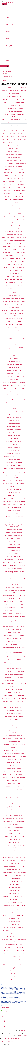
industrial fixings (14, 584)
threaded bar (6, 896)
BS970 (14, 246)
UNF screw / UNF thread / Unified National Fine (14, 940)
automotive (14, 205)
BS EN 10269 (6, 246)
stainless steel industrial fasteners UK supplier (14, 846)
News (7, 38)
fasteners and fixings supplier (14, 462)
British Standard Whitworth (14, 243)
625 (12, 131)
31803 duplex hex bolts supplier (14, 108)
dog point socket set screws (14, 350)
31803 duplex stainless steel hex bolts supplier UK (14, 115)
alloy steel (21, 172)
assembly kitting (7, 187)
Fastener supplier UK (14, 447)
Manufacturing (10, 24)
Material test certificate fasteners (14, 644)
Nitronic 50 (8, 677)
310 (24, 99)
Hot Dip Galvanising (14, 553)
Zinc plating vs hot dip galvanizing (14, 976)
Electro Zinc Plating (8, 385)
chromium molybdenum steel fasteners (14, 279)
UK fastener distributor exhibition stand (14, 915)
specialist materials (8, 821)
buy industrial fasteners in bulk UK (14, 255)
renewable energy (7, 774)
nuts (3, 683)
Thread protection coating (14, 893)
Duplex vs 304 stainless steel (14, 370)
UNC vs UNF (14, 933)
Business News (7, 252)
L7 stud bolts (8, 610)
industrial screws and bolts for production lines (14, 591)
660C (3, 134)
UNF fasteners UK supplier (14, 936)
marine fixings (21, 626)
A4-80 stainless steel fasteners (14, 145)
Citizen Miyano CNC (9, 282)
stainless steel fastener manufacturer (14, 836)
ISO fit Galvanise (8, 601)
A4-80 (23, 143)
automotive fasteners (8, 211)
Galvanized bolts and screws (14, 489)
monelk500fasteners (8, 660)
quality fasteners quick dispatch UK (14, 750)
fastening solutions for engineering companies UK (14, 476)
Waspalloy (23, 965)
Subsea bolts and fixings (14, 869)
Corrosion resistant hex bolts (14, 318)
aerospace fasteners (14, 148)
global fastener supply (14, 495)
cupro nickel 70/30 (7, 339)
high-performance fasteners (14, 532)
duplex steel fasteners (14, 367)
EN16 (18, 385)
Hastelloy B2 (21, 498)
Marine (23, 623)
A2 (4, 143)
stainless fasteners (14, 824)
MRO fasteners (21, 660)
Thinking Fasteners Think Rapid (14, 887)
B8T (23, 217)
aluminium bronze (19, 175)
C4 (15, 261)
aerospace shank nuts (14, 157)
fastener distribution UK (14, 406)
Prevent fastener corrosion (14, 741)
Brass (4, 240)
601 (23, 128)
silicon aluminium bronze (14, 792)
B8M (14, 217)
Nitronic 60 (20, 677)
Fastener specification (14, 435)
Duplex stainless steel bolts (14, 361)
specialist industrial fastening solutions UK (14, 818)
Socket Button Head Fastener (14, 798)
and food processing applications (14, 178)
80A (18, 137)
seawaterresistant (20, 786)
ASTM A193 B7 (7, 190)
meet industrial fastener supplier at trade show (14, 648)
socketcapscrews (14, 801)
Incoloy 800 (21, 562)
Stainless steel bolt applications (14, 827)
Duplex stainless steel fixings (14, 364)
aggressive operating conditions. (14, 166)
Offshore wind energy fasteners (14, 689)
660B (23, 131)
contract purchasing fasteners (11, 301)
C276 (3, 261)
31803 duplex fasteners (14, 105)
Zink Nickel (14, 979)
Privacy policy (23, 1035)
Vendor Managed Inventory (14, 956)
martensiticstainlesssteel (14, 638)
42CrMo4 (18, 122)
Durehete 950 (14, 379)
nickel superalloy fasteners (14, 668)
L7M (22, 610)
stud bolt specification (9, 860)
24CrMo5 (4, 90)
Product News (6, 744)
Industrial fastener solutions (14, 568)
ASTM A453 (7, 196)
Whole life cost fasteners (9, 971)
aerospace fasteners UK (14, 151)
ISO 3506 (22, 595)
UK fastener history (14, 918)
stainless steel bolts (14, 830)
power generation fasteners (14, 710)
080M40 (8, 87)
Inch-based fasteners (9, 562)
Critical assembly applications (14, 336)
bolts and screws (21, 237)
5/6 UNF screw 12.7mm (10, 128)
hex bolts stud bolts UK (9, 504)
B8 (24, 214)
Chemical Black (21, 267)
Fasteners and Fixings (14, 459)
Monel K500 (22, 657)
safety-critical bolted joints (14, 780)
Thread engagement (14, 890)
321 (3, 119)
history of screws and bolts (14, 550)
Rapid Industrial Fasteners (14, 762)
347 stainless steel (16, 119)
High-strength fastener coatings (14, 535)
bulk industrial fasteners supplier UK (14, 249)
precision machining (14, 725)
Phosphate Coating (8, 701)
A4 (16, 143)
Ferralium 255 (7, 480)
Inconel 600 (13, 565)
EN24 (5, 388)
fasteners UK (21, 473)
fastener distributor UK (14, 409)
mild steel (5, 657)
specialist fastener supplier (14, 809)
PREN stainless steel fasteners (14, 735)
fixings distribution (20, 480)
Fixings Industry (7, 483)
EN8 (23, 388)
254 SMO (23, 90)
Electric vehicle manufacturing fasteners (14, 382)
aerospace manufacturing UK (14, 154)
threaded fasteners (20, 896)
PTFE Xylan (14, 747)
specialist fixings (14, 812)
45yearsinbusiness (14, 125)
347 (8, 119)
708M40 (23, 134)
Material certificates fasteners (14, 641)
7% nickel (16, 134)
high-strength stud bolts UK (14, 538)
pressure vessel (7, 738)
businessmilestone (20, 252)
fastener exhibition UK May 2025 (14, 412)
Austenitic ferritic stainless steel (14, 199)
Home (7, 10)
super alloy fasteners (20, 872)
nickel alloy (7, 665)
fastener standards (14, 438)
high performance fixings (14, 507)
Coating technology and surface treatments (14, 291)
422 (12, 122)
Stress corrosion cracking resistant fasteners (14, 853)
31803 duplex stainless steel (14, 111)
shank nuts (7, 789)
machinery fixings (8, 613)
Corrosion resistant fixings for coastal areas (14, 314)
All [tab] (3, 87)
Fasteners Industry (8, 473)
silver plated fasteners (14, 795)
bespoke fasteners (14, 223)
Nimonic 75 (21, 671)
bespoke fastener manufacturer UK (14, 220)
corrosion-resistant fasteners (14, 324)
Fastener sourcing (14, 432)
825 (3, 140)
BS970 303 (22, 246)
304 (18, 99)
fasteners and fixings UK (14, 465)
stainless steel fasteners (14, 839)
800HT (12, 137)
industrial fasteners (14, 576)
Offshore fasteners (14, 686)
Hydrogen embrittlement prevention (14, 559)
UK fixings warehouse (14, 921)
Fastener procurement (14, 423)
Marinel (22, 635)
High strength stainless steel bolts (14, 516)
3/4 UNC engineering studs (14, 96)
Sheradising (20, 789)
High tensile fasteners (14, 522)
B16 (4, 214)
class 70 (7, 285)
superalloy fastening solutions (14, 881)
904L (19, 140)
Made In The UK (20, 613)
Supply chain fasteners (14, 884)
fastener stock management (14, 441)
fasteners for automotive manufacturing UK (14, 469)
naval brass (20, 663)
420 (8, 122)
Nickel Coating (20, 665)
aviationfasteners (21, 211)
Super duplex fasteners (14, 878)
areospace (21, 184)
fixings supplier (20, 483)
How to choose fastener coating (14, 556)
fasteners (21, 456)
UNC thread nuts (20, 930)
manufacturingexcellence (10, 623)
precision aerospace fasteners (14, 713)
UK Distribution (14, 912)
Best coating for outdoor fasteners (14, 231)
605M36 (5, 131)
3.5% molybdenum (14, 93)
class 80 (20, 285)
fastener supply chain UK (14, 453)
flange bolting (14, 486)
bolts (12, 237)
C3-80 (10, 261)
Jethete (22, 601)
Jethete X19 (7, 604)
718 (3, 137)
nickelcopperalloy (8, 671)
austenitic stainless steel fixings (14, 202)
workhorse (22, 971)
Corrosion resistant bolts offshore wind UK (14, 310)
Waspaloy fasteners (14, 968)
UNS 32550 (20, 947)
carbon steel (22, 261)
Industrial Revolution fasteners (14, 587)
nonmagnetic (21, 680)
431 (25, 122)
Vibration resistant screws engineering (14, 959)
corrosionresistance (14, 330)
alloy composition (8, 172)
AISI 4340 (20, 169)
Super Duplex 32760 (19, 875)
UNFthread (7, 947)
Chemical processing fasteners (14, 270)
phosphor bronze (20, 701)
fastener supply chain (14, 450)
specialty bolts (21, 821)
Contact (8, 53)
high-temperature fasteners (14, 541)
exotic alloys (20, 394)
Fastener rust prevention (14, 429)
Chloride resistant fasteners (14, 276)
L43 (22, 607)
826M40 (9, 140)
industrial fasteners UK (14, 581)
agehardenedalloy (21, 163)
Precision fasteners (14, 719)
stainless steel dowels (14, 833)
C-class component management (11, 258)
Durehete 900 (20, 376)
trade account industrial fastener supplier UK (14, 906)
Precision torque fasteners (14, 728)
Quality (8, 60)
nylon (17, 683)
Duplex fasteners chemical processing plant (14, 354)
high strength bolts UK (14, 513)
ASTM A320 (7, 193)
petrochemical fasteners (19, 698)
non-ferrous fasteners (9, 680)
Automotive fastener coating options (14, 208)
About (7, 17)
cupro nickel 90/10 (20, 339)
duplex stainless (14, 358)
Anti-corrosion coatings (9, 181)
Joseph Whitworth (10, 607)
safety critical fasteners (18, 777)
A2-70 (10, 143)
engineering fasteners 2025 (14, 391)
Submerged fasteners (9, 866)
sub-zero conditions (14, 863)
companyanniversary (14, 295)
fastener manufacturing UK (14, 417)
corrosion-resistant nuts (14, 327)
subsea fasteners (7, 872)
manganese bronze (14, 621)
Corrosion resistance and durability (14, 304)
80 (7, 137)
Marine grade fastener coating (14, 629)
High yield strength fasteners (14, 529)
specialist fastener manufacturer (14, 804)
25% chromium (14, 90)
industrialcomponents (9, 595)
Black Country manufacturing (14, 234)
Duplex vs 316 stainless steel (14, 373)
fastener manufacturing (14, 414)
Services (8, 31)
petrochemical (6, 698)
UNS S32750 (7, 953)
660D (9, 134)
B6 (14, 214)
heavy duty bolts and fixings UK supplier (14, 501)
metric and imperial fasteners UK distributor (14, 653)
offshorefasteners (8, 695)
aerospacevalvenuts (7, 163)
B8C (5, 217)
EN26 (14, 388)
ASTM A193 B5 (21, 187)
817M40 (23, 137)
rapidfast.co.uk (14, 765)
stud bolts (22, 860)
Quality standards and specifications (14, 753)
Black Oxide (5, 237)
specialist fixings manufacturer (14, 815)
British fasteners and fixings (17, 240)
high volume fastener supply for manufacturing (14, 525)
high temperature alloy (14, 519)
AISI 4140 (7, 169)
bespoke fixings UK (14, 228)
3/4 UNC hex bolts (8, 99)
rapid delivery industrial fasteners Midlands (14, 756)
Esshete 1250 (7, 394)
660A (17, 131)
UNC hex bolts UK (8, 930)
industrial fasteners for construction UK (14, 579)
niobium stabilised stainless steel (14, 674)
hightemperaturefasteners (14, 547)
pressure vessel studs (19, 738)
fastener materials (14, 420)
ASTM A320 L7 (20, 193)
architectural (7, 184)
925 (24, 140)
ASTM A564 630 (19, 196)
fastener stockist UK (14, 444)
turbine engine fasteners (14, 910)
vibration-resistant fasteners (14, 962)
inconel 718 (22, 565)
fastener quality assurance (14, 426)
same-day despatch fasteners (14, 783)
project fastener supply (19, 744)
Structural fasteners (8, 857)
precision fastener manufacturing (14, 716)
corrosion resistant (14, 307)
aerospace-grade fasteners (14, 160)
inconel (5, 565)
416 (3, 122)
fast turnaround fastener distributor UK (14, 400)
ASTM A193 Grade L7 (19, 190)
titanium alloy (14, 899)
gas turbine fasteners (14, 492)
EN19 (24, 385)
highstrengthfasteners (14, 544)
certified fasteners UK (8, 267)
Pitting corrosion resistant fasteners (14, 707)
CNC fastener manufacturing (14, 288)
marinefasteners (8, 635)
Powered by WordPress (6, 1041)
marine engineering (8, 626)
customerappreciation (9, 348)
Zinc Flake (14, 974)
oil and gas (21, 695)
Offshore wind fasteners (14, 692)
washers (15, 965)
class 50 (22, 282)
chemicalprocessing (14, 273)
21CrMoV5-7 (22, 87)
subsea (22, 866)
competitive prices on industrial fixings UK (14, 298)
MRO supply (7, 663)
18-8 (15, 87)
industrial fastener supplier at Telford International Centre (14, 572)
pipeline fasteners (14, 704)
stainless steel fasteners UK (14, 842)
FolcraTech (24, 1031)
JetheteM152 (20, 604)
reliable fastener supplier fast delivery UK (14, 771)
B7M (19, 214)
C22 (24, 258)
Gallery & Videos (10, 46)
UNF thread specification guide (14, 944)
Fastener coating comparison (14, 403)
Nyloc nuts (10, 683)
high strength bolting (14, 510)
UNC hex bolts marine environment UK (14, 927)
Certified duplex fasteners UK (14, 264)
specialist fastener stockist (14, 807)
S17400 (5, 777)
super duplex (6, 875)
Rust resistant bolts (20, 774)
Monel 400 (13, 657)
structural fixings (20, 857)
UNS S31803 (20, 950)
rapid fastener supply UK (14, 759)
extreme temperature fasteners (14, 397)
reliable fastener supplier (14, 768)
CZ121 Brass (22, 348)
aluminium (6, 175)
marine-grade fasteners (14, 632)
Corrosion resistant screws (14, 321)
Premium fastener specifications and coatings (14, 731)
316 (5, 102)
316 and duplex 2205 (18, 102)
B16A (9, 214)
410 (25, 119)
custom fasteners (14, 345)
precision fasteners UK (14, 722)
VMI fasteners (6, 965)
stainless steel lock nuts (14, 850)
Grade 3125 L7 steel (8, 498)
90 (15, 140)
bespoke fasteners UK (14, 225)
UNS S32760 (20, 953)
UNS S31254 (7, 950)
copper (23, 301)
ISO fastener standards (14, 598)
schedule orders (7, 786)
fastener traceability (9, 456)
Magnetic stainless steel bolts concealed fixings (14, 617)
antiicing (22, 181)
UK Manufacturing (14, 924)
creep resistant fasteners (14, 333)
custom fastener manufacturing (14, 342)
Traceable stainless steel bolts (14, 902)
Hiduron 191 (22, 504)
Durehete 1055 (8, 376)
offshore (23, 683)
